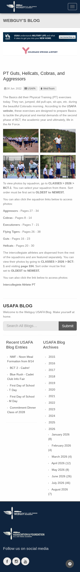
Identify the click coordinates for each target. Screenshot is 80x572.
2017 (52, 369)
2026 (52, 429)
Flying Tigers (11, 231)
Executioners (11, 224)
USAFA (31, 88)
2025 (52, 422)
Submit (67, 326)
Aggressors (10, 210)
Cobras (8, 217)
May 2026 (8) (60, 469)
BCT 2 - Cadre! (20, 367)
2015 (52, 356)
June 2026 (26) (62, 476)
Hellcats (8, 245)
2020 (52, 389)
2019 (52, 383)
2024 (52, 415)
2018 (52, 376)
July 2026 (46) (61, 482)
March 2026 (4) (62, 456)
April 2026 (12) (61, 463)
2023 (52, 409)
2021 (52, 396)
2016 (52, 363)
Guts (6, 238)
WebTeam (49, 88)
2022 (52, 402)
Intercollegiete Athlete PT (19, 284)
